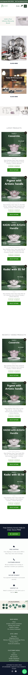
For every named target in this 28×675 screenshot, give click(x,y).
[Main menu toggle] (25, 6)
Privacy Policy (14, 641)
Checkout (14, 654)
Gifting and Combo (14, 625)
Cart (14, 653)
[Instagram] (12, 671)
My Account (14, 656)
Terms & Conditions (14, 643)
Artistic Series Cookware (14, 623)
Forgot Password (14, 658)
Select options (14, 170)
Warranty (14, 636)
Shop (14, 622)
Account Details (14, 660)
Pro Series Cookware (14, 629)
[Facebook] (16, 671)
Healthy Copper (14, 627)
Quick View (14, 155)
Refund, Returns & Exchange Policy (14, 640)
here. (16, 592)
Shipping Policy (14, 638)
